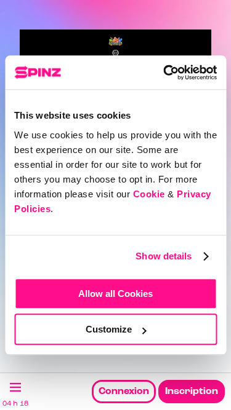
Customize (109, 329)
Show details (164, 256)
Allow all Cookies (115, 293)
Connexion (124, 391)
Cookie (149, 194)
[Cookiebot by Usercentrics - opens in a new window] (164, 73)
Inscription (191, 391)
